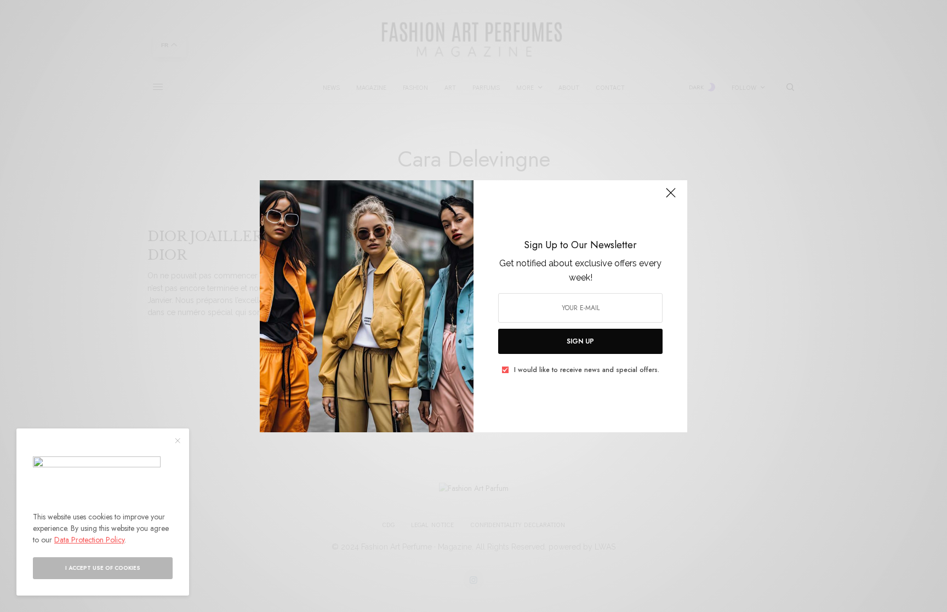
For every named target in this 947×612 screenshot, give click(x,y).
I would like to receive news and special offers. (586, 370)
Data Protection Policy (89, 539)
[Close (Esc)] (671, 198)
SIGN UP (580, 341)
